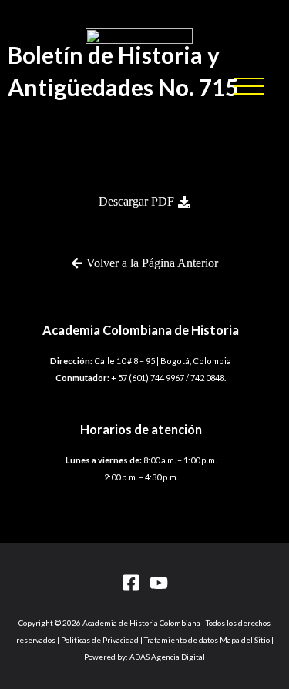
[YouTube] (159, 583)
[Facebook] (131, 583)
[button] (249, 86)
